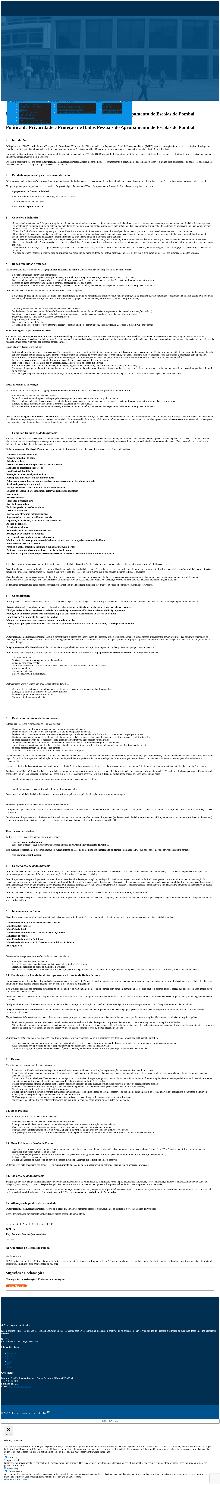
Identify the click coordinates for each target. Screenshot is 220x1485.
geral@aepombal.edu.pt (19, 1386)
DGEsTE (11, 1364)
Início (10, 101)
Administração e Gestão (30, 106)
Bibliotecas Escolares (112, 109)
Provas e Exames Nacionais (70, 106)
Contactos (127, 101)
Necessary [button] (9, 1454)
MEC (9, 1366)
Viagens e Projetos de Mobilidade (35, 123)
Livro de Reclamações (33, 1408)
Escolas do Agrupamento (31, 120)
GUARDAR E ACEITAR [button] (16, 1479)
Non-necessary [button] (11, 1468)
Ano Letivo (62, 104)
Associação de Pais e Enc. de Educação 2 (76, 112)
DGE (9, 1361)
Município (12, 1353)
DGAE (10, 1358)
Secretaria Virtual (27, 117)
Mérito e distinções (28, 112)
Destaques (107, 104)
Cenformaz (12, 1356)
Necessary (13, 1457)
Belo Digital (67, 1413)
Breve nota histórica (28, 104)
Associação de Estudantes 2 (70, 109)
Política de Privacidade (12, 1408)
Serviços (23, 109)
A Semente (107, 106)
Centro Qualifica (110, 112)
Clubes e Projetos (27, 115)
